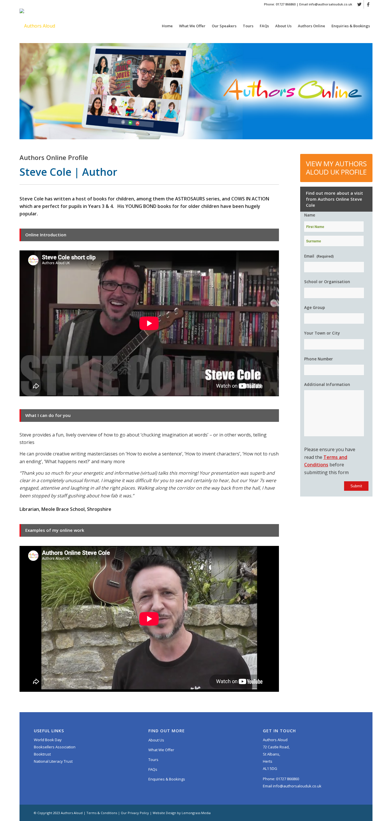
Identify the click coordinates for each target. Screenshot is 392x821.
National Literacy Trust (53, 761)
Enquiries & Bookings (166, 779)
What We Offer (161, 749)
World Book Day (48, 739)
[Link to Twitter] (359, 4)
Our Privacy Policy (135, 813)
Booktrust (42, 754)
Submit (356, 486)
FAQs (152, 769)
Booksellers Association (54, 746)
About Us (156, 740)
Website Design (164, 813)
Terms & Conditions (101, 813)
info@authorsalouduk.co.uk (330, 4)
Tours (153, 759)
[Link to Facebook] (368, 4)
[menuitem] (166, 26)
